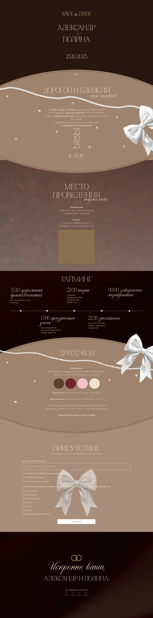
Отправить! (76, 522)
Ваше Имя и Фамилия (34, 461)
